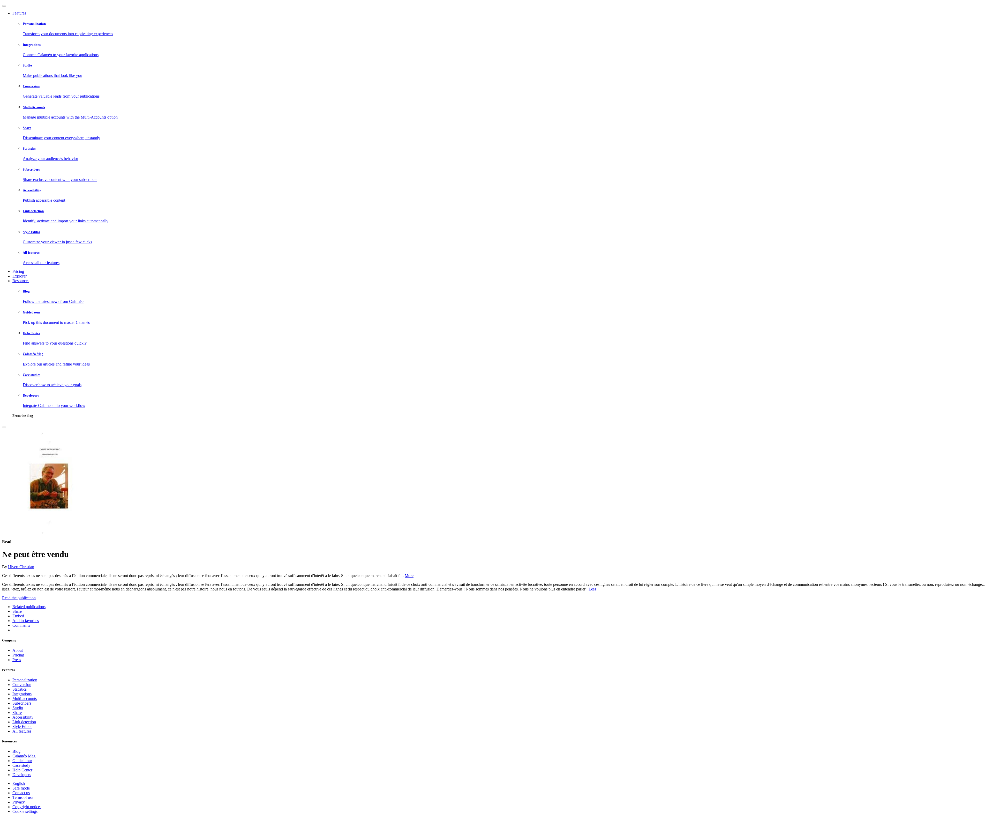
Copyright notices (26, 807)
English (18, 783)
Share (17, 712)
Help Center (22, 770)
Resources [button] (20, 281)
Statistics (19, 689)
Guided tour (22, 760)
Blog (16, 751)
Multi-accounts (24, 698)
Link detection (24, 722)
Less (592, 589)
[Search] (4, 427)
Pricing (18, 271)
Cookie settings (24, 811)
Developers (21, 774)
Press (16, 660)
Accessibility (22, 717)
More (409, 575)
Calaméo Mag (23, 756)
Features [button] (19, 13)
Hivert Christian (21, 567)
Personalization (24, 680)
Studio (17, 708)
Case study (21, 765)
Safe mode (21, 788)
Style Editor (22, 726)
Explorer (19, 276)
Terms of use (22, 797)
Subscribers (21, 703)
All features (21, 731)
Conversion (21, 684)
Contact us (21, 793)
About (17, 650)
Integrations (22, 694)
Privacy (18, 802)
